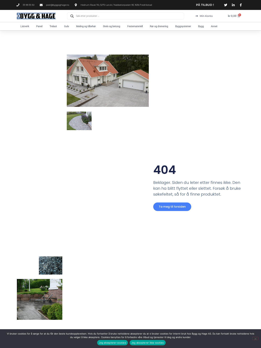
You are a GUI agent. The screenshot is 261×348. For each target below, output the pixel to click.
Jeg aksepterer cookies (112, 342)
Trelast (53, 26)
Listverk (24, 26)
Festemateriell (135, 26)
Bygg (201, 26)
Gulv (66, 26)
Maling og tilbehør (86, 26)
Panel (39, 26)
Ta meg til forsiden (172, 207)
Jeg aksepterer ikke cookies (147, 342)
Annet (214, 26)
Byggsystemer (183, 26)
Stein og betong (111, 26)
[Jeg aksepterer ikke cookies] (255, 338)
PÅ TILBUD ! (205, 5)
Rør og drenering (159, 26)
